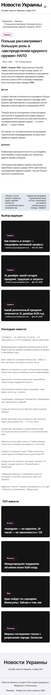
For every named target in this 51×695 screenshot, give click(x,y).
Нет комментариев (23, 62)
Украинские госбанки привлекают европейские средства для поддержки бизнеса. (23, 380)
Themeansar (30, 686)
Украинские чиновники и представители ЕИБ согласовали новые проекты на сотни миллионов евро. (24, 431)
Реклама (10, 690)
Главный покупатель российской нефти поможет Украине (24, 410)
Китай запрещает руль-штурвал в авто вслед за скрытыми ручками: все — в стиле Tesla (23, 420)
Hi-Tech (10, 523)
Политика (10, 628)
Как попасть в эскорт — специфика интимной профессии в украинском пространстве (25, 244)
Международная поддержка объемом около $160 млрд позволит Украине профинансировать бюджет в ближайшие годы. (25, 350)
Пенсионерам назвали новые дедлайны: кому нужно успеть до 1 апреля (23, 390)
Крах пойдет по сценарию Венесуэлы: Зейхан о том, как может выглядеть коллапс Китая (23, 361)
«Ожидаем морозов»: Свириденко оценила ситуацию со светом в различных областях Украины (21, 477)
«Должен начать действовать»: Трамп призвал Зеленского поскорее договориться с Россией (23, 442)
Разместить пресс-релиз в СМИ (30, 690)
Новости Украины (21, 5)
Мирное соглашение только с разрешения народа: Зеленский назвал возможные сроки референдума (25, 370)
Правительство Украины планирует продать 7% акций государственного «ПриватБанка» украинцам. (23, 464)
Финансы (10, 558)
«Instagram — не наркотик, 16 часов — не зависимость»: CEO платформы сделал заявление (25, 338)
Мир (8, 593)
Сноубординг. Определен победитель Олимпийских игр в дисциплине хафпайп (25, 400)
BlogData (18, 686)
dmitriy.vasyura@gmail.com (17, 248)
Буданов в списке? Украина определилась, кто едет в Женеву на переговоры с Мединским (25, 488)
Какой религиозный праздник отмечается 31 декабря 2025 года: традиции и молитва (25, 313)
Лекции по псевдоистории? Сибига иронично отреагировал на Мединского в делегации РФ (22, 452)
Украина (7, 35)
